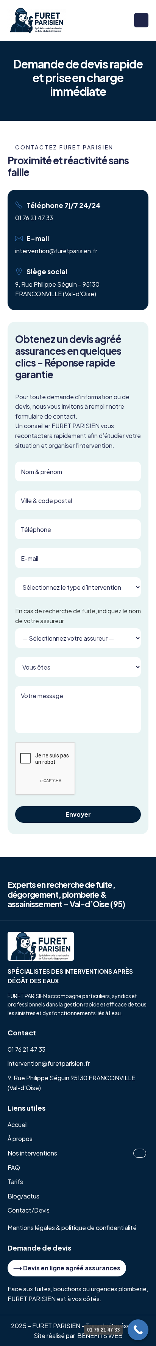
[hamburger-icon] (141, 20)
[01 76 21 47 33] (138, 1329)
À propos (20, 1139)
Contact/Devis (29, 1210)
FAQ (14, 1167)
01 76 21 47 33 (34, 218)
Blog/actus (23, 1196)
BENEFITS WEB (100, 1336)
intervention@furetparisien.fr (56, 251)
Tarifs (15, 1182)
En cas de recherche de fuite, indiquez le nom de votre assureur (78, 616)
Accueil (18, 1125)
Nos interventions (32, 1153)
